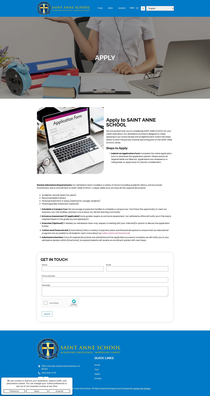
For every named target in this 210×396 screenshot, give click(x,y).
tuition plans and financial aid (116, 233)
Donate (122, 8)
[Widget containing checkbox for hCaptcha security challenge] (60, 303)
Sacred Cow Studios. (142, 388)
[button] (143, 8)
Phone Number (48, 276)
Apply (110, 8)
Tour (100, 8)
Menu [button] (132, 8)
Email (108, 265)
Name (44, 265)
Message (46, 285)
